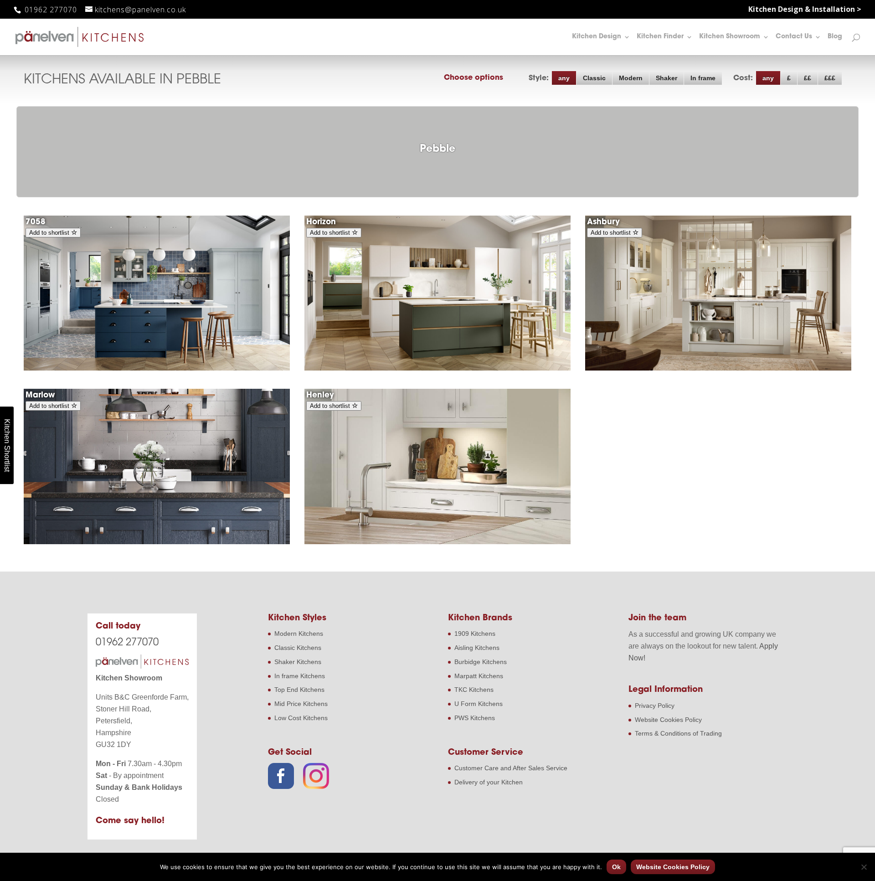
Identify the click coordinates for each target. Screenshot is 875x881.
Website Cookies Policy (668, 719)
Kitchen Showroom (729, 37)
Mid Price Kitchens (301, 703)
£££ (829, 78)
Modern (631, 78)
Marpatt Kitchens (478, 676)
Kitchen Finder (660, 37)
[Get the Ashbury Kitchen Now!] (718, 368)
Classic (594, 78)
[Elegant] (437, 542)
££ (807, 78)
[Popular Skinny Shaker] (157, 368)
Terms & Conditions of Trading (678, 733)
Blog (835, 37)
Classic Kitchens (297, 647)
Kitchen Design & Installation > (804, 9)
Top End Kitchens (299, 689)
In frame (702, 78)
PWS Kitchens (474, 717)
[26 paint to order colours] (437, 368)
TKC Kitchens (474, 689)
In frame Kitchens (299, 676)
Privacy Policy (654, 705)
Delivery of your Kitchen (488, 782)
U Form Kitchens (478, 703)
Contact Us (794, 37)
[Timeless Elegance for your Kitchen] (157, 542)
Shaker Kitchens (297, 661)
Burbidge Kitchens (480, 661)
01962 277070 (49, 10)
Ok (616, 867)
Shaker (666, 78)
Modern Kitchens (298, 633)
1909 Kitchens (474, 633)
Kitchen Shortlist (7, 445)
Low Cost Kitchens (301, 717)
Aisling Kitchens (476, 647)
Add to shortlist (50, 232)
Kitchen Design (596, 37)
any (564, 78)
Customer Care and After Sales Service (510, 768)
